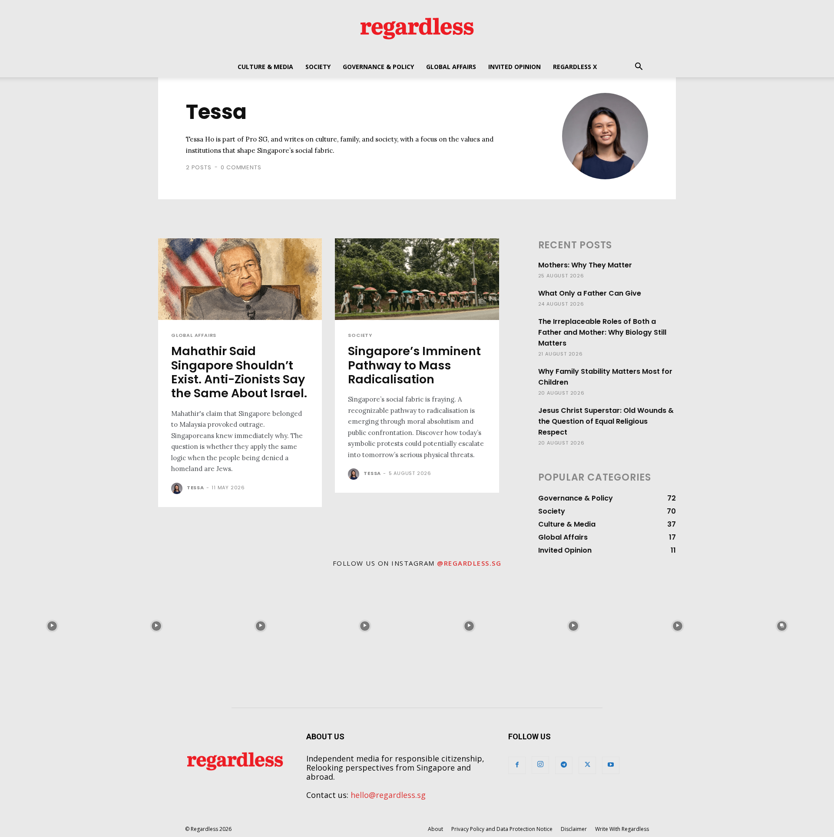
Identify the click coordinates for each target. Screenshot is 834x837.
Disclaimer (574, 829)
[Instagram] (540, 765)
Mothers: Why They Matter (585, 265)
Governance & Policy (378, 67)
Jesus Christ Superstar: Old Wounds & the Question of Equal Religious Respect (606, 421)
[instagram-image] (52, 626)
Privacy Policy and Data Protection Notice (502, 829)
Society (318, 67)
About (435, 829)
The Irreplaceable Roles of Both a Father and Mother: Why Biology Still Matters (602, 332)
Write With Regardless (622, 829)
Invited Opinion (514, 67)
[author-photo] (178, 488)
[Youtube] (610, 765)
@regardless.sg (469, 563)
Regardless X (575, 67)
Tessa (195, 487)
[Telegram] (564, 765)
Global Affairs (451, 67)
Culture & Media (265, 67)
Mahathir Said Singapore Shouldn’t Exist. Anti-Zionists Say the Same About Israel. (239, 372)
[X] (587, 765)
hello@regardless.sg (388, 795)
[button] (638, 67)
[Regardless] (417, 28)
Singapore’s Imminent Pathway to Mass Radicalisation (414, 365)
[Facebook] (517, 765)
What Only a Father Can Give (589, 293)
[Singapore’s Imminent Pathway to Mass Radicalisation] (417, 279)
